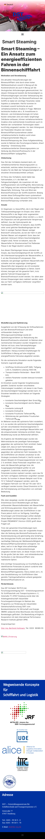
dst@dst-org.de (15, 827)
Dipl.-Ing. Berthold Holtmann (13, 628)
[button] (22, 34)
